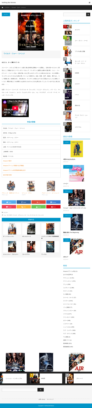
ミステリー (66, 323)
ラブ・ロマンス (67, 333)
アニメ (65, 284)
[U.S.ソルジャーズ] (31, 228)
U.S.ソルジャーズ (26, 236)
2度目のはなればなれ (69, 159)
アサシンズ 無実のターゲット (10, 193)
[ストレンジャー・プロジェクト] (12, 246)
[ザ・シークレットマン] (12, 228)
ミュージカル (67, 327)
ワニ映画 (65, 337)
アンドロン (44, 254)
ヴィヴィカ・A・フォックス (37, 215)
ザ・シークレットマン (8, 236)
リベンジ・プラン (27, 193)
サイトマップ (50, 399)
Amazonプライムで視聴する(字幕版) (13, 165)
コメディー (68, 166)
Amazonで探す (7, 161)
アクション (68, 191)
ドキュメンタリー (68, 310)
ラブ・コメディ (67, 330)
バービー (65, 183)
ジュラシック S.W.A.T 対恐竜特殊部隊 (50, 237)
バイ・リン (26, 215)
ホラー (65, 320)
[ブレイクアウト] (31, 246)
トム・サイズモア (8, 215)
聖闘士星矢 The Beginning (71, 232)
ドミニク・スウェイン (18, 215)
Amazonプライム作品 (69, 271)
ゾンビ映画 (66, 307)
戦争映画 (65, 343)
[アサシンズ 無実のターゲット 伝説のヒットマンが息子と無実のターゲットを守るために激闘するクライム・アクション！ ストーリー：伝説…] (11, 186)
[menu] (89, 2)
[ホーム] (2, 7)
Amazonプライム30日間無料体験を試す (14, 170)
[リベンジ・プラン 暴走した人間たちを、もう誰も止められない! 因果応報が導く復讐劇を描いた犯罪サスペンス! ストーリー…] (31, 186)
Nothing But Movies (9, 2)
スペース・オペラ (68, 297)
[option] (15, 362)
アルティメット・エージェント (50, 193)
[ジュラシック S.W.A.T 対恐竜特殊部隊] (50, 228)
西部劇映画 (66, 346)
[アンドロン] (50, 246)
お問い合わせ (42, 399)
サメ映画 (65, 294)
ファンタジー (67, 317)
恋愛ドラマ (66, 340)
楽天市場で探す (7, 175)
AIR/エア (65, 257)
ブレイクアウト (26, 254)
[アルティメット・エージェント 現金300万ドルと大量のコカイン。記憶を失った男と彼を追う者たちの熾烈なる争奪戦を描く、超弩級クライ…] (51, 186)
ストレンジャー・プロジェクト (10, 254)
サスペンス (66, 291)
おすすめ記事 (67, 274)
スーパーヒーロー (68, 304)
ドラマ (66, 142)
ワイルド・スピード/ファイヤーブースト (74, 208)
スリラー (6, 14)
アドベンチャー (67, 281)
